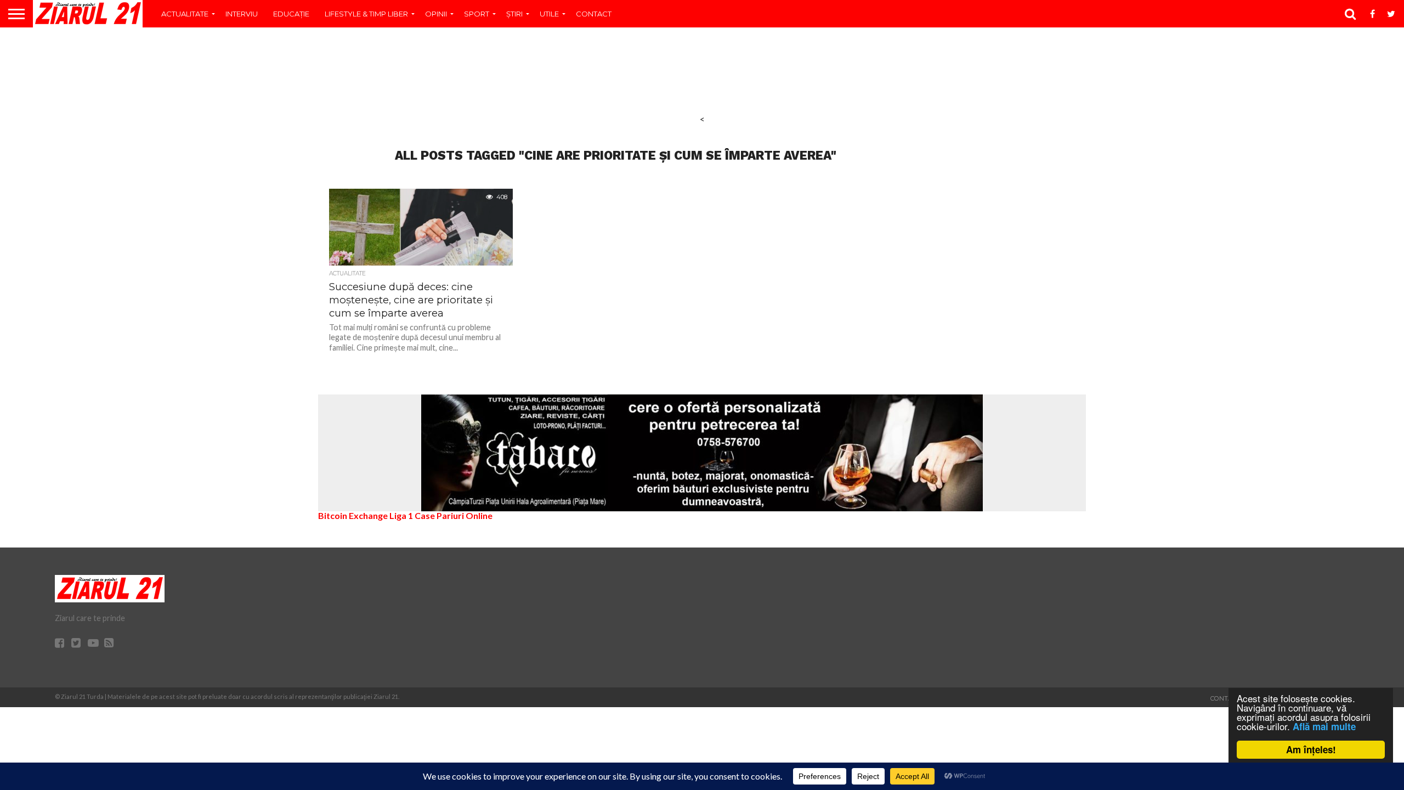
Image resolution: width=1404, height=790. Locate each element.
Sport (476, 13)
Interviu (241, 13)
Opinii (436, 13)
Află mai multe (1324, 726)
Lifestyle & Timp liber (366, 13)
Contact (594, 13)
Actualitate (184, 13)
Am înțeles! (1311, 749)
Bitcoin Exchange (353, 515)
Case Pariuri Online (453, 515)
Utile (549, 13)
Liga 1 (401, 515)
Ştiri (514, 13)
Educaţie (291, 13)
